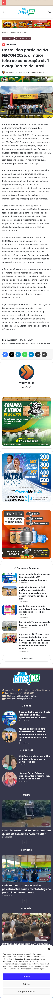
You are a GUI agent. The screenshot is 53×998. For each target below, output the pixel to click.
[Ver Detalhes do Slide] (26, 24)
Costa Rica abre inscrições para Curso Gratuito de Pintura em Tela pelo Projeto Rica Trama (34, 610)
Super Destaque (23, 38)
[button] (49, 948)
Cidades (13, 32)
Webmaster (10, 72)
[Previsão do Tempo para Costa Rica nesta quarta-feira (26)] (9, 626)
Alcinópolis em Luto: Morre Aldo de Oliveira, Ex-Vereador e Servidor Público (35, 759)
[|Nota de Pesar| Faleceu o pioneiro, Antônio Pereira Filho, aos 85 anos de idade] (9, 779)
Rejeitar (26, 984)
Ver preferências (26, 991)
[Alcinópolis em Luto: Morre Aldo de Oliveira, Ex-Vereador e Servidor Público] (9, 762)
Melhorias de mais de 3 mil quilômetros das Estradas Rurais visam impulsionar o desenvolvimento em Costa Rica (33, 593)
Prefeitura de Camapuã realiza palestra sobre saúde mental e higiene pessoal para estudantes (26, 889)
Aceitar (26, 976)
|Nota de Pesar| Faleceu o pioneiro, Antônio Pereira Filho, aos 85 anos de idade (34, 776)
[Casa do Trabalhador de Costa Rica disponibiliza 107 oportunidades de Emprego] (9, 578)
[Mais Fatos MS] (26, 11)
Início (6, 32)
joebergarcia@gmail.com (22, 699)
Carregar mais (26, 658)
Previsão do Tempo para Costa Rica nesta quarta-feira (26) (34, 623)
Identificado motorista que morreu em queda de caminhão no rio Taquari (26, 832)
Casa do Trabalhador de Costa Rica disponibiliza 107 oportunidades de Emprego (34, 577)
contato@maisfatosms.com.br (24, 696)
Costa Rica (22, 32)
